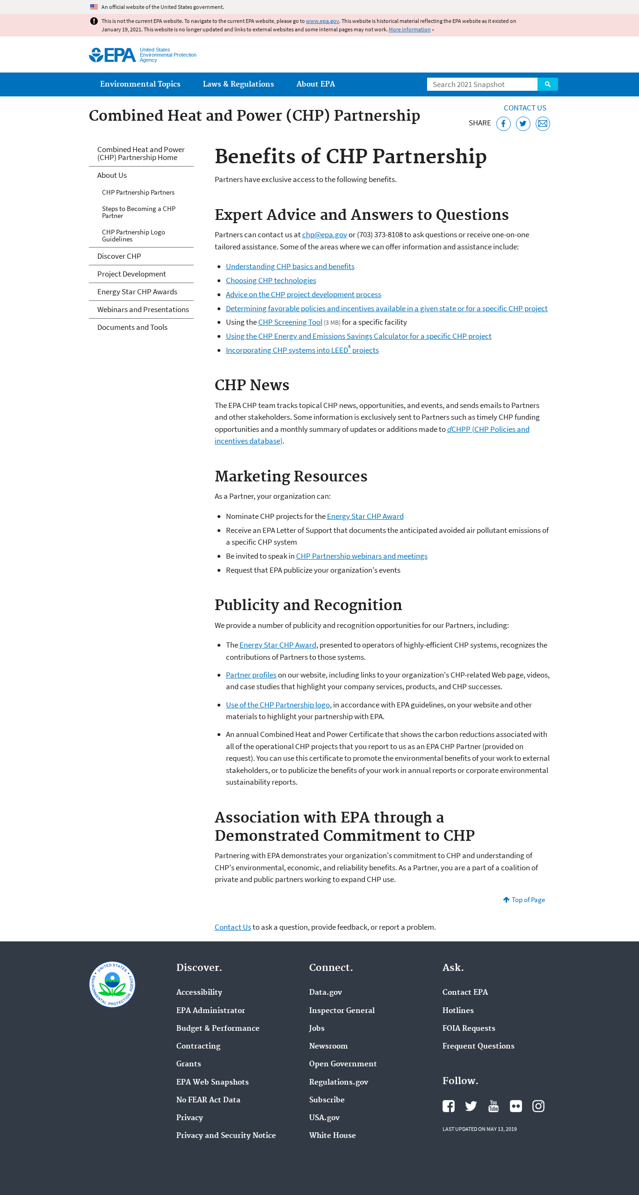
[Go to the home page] (112, 55)
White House (332, 1136)
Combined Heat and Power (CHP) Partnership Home (141, 153)
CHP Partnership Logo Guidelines (133, 235)
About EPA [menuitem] (316, 84)
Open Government (343, 1064)
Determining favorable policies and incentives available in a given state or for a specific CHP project (387, 308)
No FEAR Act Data (208, 1100)
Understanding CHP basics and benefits (290, 266)
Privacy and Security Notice (226, 1136)
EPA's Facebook (449, 1106)
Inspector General (342, 1011)
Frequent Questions (479, 1046)
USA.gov (324, 1118)
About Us (112, 175)
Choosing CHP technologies (271, 280)
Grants (188, 1064)
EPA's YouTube (493, 1106)
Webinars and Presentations (143, 309)
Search (547, 84)
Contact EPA (465, 993)
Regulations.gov (338, 1082)
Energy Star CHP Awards (137, 291)
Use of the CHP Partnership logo (278, 705)
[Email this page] (543, 124)
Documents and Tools (132, 327)
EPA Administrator (210, 1011)
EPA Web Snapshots (212, 1082)
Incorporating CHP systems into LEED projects (302, 350)
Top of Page (528, 899)
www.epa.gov (322, 20)
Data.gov (325, 993)
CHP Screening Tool (290, 322)
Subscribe (327, 1100)
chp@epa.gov (324, 234)
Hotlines (458, 1011)
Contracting (198, 1046)
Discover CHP (119, 256)
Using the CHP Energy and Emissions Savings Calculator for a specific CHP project (359, 336)
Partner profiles (251, 675)
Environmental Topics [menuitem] (140, 84)
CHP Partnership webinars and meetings (362, 556)
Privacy (189, 1118)
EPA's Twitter (471, 1106)
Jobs (317, 1029)
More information (410, 29)
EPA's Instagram (538, 1106)
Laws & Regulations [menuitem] (238, 84)
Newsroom (328, 1046)
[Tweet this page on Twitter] (523, 124)
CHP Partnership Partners (138, 192)
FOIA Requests (469, 1029)
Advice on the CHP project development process (303, 294)
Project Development (131, 274)
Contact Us (525, 107)
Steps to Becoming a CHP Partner (138, 212)
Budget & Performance (218, 1029)
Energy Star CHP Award (365, 516)
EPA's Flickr (516, 1106)
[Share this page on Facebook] (503, 124)
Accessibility (199, 993)
